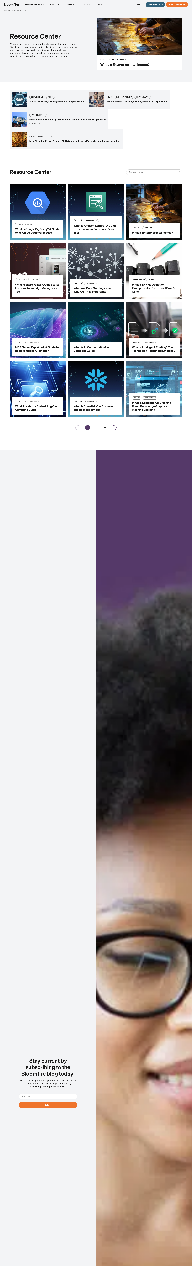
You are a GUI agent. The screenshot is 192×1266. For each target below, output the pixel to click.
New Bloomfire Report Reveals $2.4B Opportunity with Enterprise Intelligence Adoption (74, 141)
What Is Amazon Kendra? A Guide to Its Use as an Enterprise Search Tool (95, 229)
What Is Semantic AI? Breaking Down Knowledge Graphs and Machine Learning (151, 406)
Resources (84, 4)
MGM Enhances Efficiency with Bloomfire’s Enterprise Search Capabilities (67, 119)
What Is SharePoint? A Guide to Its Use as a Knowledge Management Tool (37, 288)
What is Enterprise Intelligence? (125, 65)
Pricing (99, 4)
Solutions (68, 4)
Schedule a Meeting (177, 4)
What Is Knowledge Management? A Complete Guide (56, 101)
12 (105, 428)
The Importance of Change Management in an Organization (137, 101)
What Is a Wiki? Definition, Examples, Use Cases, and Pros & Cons (153, 288)
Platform (53, 4)
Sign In (138, 4)
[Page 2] (114, 427)
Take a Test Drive (155, 4)
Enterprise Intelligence (33, 4)
